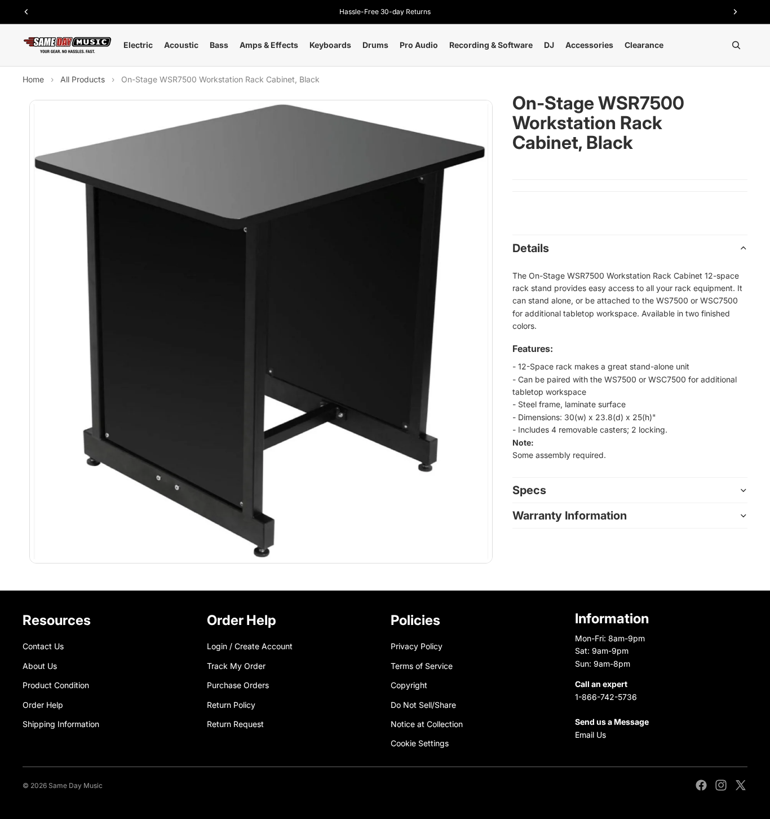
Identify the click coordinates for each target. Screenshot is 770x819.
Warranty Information (569, 515)
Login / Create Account (250, 646)
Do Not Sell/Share (423, 704)
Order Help (43, 704)
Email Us (590, 734)
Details (530, 248)
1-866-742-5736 (606, 696)
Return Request (235, 724)
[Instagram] (721, 785)
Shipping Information (61, 724)
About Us (40, 666)
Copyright (409, 685)
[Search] (736, 45)
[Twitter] (740, 785)
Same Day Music (75, 785)
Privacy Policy (416, 646)
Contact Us (43, 646)
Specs (529, 490)
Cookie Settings (420, 743)
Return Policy (231, 704)
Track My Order (236, 666)
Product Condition (56, 685)
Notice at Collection (427, 724)
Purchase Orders (238, 685)
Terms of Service (422, 666)
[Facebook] (701, 785)
